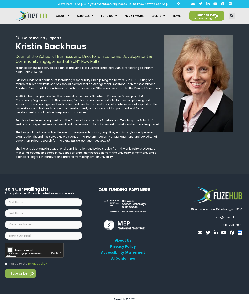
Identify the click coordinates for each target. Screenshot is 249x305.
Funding (107, 16)
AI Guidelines (123, 258)
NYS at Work (134, 16)
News (177, 16)
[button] (232, 16)
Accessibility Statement (123, 252)
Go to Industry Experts (41, 37)
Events (156, 16)
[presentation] (34, 250)
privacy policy (37, 264)
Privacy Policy (123, 246)
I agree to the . (29, 264)
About (61, 16)
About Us (123, 240)
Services (83, 16)
